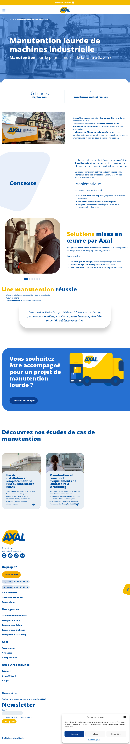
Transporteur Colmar (12, 625)
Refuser (95, 734)
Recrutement (8, 648)
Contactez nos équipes (24, 400)
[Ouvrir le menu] (4, 10)
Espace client (8, 602)
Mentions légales (94, 740)
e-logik (5, 680)
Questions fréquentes (12, 597)
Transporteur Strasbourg (14, 634)
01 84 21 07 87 (17, 581)
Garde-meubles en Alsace (14, 615)
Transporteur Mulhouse (13, 630)
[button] (125, 717)
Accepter (74, 734)
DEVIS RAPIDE (11, 574)
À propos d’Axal (9, 657)
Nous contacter (9, 592)
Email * (4, 710)
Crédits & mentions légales (13, 738)
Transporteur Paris (11, 620)
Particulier (67, 2)
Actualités (7, 653)
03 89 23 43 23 (17, 587)
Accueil (12, 19)
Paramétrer (116, 734)
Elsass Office (8, 676)
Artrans (5, 671)
